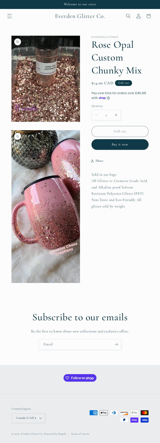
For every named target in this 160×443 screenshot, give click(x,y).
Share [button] (99, 161)
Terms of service (80, 433)
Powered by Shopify (55, 433)
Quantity (97, 106)
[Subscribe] (116, 344)
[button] (10, 16)
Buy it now (120, 144)
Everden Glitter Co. (32, 433)
